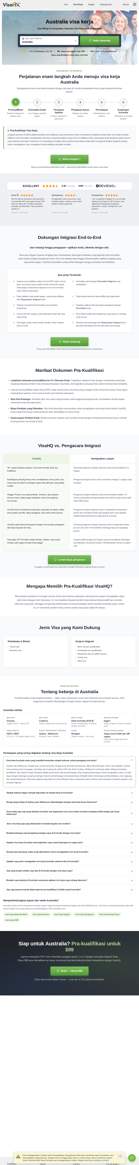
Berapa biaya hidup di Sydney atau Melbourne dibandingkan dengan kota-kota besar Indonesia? (51, 802)
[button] (15, 109)
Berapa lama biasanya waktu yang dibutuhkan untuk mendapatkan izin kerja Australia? (47, 852)
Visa (66, 4)
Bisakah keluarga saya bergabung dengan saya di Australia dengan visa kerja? (43, 833)
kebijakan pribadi (101, 1160)
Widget (91, 4)
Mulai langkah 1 (71, 159)
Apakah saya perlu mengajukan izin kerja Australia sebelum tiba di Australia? (42, 861)
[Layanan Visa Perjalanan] (11, 4)
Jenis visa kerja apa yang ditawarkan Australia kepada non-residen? (38, 823)
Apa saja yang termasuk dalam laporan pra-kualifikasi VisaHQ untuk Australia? (43, 889)
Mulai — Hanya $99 (71, 971)
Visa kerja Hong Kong (109, 914)
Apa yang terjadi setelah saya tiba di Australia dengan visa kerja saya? (39, 871)
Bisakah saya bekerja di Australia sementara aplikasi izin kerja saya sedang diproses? (46, 880)
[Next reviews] (133, 200)
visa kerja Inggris (62, 914)
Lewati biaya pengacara (71, 559)
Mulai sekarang (101, 40)
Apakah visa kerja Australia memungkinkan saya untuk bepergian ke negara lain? (44, 842)
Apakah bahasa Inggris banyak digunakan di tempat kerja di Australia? (39, 793)
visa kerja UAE (11, 920)
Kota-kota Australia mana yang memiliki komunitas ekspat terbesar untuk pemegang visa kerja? (51, 760)
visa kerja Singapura (84, 914)
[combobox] (49, 41)
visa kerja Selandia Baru (16, 914)
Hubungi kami (106, 4)
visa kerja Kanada (41, 914)
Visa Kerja (78, 4)
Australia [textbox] (27, 42)
